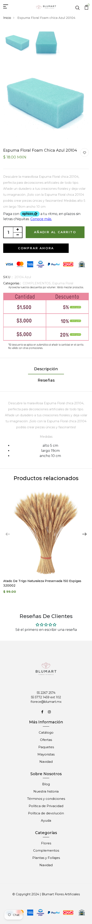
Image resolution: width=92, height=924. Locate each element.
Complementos (46, 850)
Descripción (46, 369)
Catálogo (46, 732)
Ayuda (46, 820)
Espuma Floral (62, 283)
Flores (46, 843)
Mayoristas (46, 754)
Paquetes (46, 747)
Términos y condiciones (46, 799)
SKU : (8, 277)
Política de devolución (46, 813)
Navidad (46, 762)
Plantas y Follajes (46, 858)
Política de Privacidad (46, 806)
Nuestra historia (46, 791)
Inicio (7, 18)
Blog (46, 784)
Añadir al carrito (55, 232)
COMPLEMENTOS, (37, 283)
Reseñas (46, 380)
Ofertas (46, 740)
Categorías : (12, 283)
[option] (17, 42)
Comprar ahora (36, 248)
